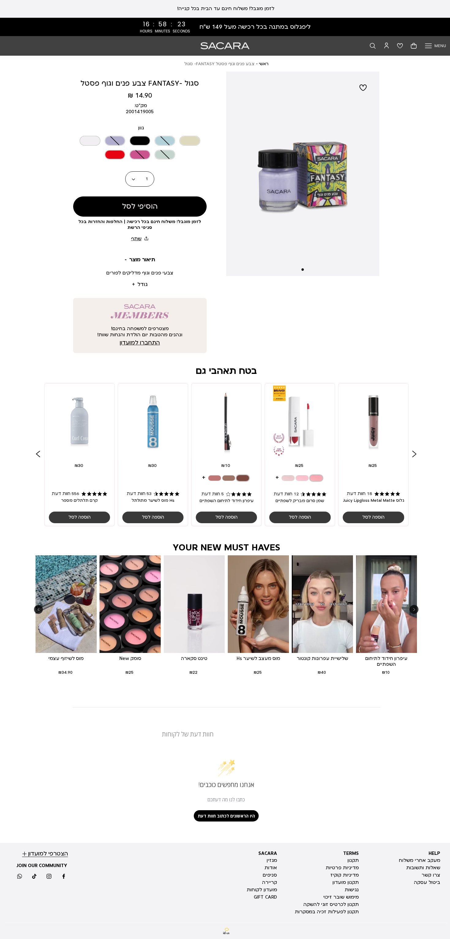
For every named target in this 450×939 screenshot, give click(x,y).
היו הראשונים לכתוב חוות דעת (226, 816)
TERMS (350, 853)
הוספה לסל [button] (373, 517)
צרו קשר (431, 875)
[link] (225, 27)
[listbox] (140, 146)
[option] (190, 140)
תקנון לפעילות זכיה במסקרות (327, 911)
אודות (270, 867)
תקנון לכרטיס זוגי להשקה (331, 904)
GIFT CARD (265, 897)
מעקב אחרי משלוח (419, 860)
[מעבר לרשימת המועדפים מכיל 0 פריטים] (400, 45)
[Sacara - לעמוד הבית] (225, 45)
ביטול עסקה (427, 882)
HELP (434, 853)
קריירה (269, 882)
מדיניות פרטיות (342, 867)
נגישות (352, 889)
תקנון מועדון (345, 882)
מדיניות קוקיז (344, 875)
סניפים (270, 875)
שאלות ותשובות (423, 867)
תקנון (353, 860)
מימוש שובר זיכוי (341, 897)
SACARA (267, 853)
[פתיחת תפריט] (435, 45)
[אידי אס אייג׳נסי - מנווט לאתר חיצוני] (226, 931)
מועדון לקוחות (262, 889)
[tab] (140, 259)
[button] (373, 45)
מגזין (272, 860)
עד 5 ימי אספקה (225, 8)
